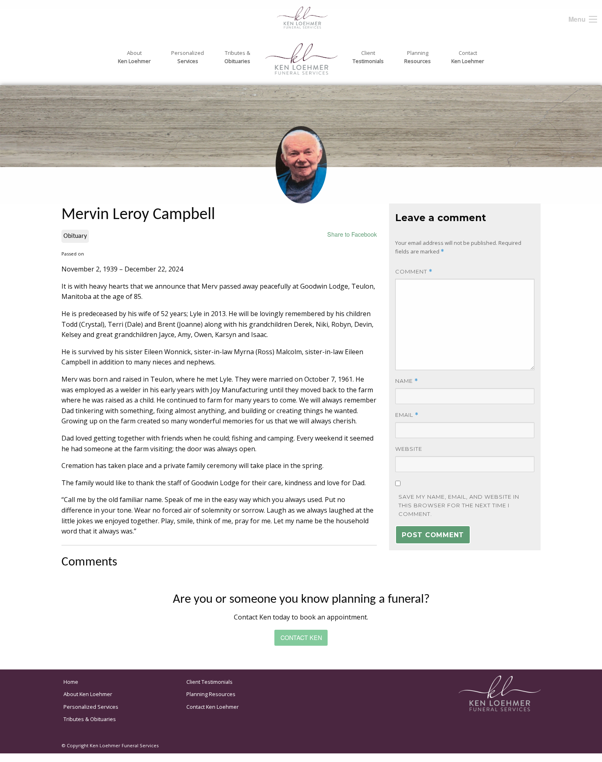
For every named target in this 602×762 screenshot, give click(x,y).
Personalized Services (90, 706)
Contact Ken (301, 637)
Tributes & (237, 57)
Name (406, 381)
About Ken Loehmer (87, 694)
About (134, 57)
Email (407, 415)
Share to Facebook (352, 234)
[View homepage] (286, 16)
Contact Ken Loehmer (212, 706)
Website (408, 448)
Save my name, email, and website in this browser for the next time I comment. (458, 505)
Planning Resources (210, 694)
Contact (467, 57)
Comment (413, 271)
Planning (417, 57)
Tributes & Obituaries (89, 719)
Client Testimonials (209, 681)
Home (70, 681)
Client (368, 57)
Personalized (187, 57)
